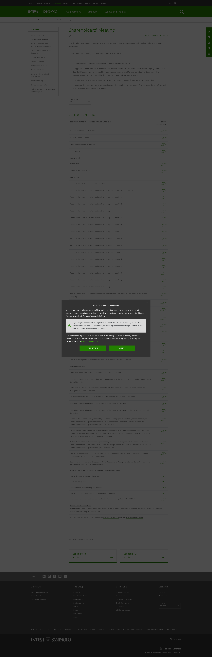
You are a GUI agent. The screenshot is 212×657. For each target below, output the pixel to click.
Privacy (84, 341)
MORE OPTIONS (93, 348)
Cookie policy (93, 341)
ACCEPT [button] (121, 348)
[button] (147, 303)
